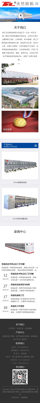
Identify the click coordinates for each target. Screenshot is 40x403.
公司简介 (12, 328)
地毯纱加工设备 (9, 336)
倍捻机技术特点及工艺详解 (13, 264)
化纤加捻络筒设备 (22, 336)
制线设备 (34, 336)
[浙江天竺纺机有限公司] (18, 3)
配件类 (24, 339)
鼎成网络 (24, 397)
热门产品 (16, 339)
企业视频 (28, 328)
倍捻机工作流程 (17, 306)
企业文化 (20, 328)
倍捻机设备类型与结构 (20, 284)
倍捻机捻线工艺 (17, 295)
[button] (16, 19)
